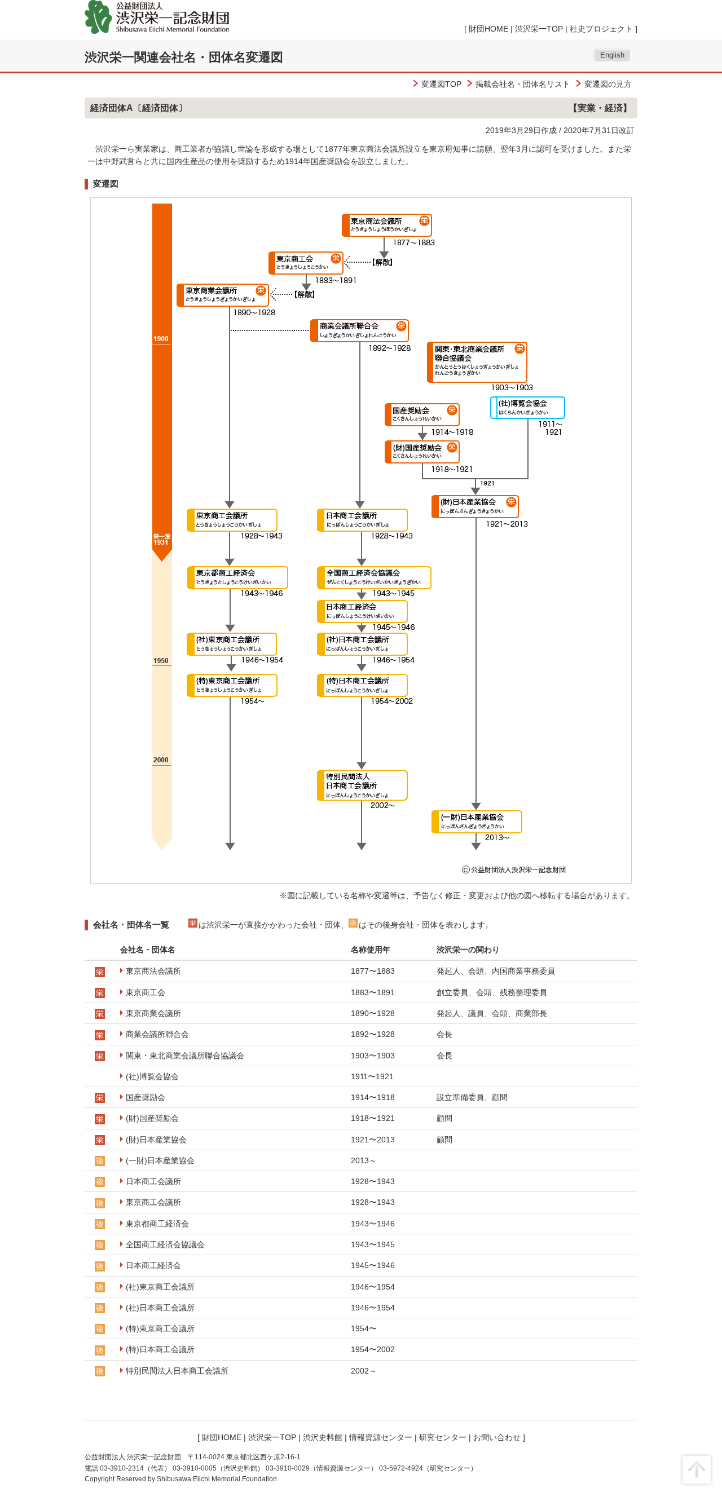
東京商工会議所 (153, 1202)
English (612, 55)
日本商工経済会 (153, 1265)
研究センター (442, 1437)
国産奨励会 (145, 1097)
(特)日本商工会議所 (160, 1349)
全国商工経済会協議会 (165, 1244)
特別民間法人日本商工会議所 (177, 1370)
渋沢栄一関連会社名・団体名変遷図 (184, 57)
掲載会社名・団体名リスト (523, 84)
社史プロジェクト (601, 28)
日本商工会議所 (153, 1181)
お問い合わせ (497, 1437)
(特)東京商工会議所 (160, 1328)
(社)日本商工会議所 (160, 1307)
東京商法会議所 (153, 970)
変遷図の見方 (608, 84)
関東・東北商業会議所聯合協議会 (185, 1055)
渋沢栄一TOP (539, 28)
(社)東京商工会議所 (160, 1286)
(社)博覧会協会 (152, 1076)
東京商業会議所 (153, 1013)
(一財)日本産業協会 (160, 1160)
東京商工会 (145, 992)
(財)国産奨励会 (152, 1118)
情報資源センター (380, 1437)
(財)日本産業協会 (156, 1139)
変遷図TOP (441, 84)
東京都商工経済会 (157, 1223)
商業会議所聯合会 (157, 1034)
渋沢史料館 (322, 1437)
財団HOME (488, 28)
